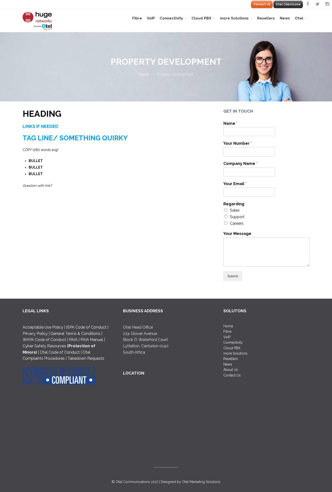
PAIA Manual (91, 339)
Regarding (233, 204)
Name (230, 123)
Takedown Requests (86, 358)
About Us (230, 370)
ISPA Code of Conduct (86, 327)
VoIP (151, 18)
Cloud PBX (201, 18)
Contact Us (262, 4)
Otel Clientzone (288, 4)
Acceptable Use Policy (43, 327)
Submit (232, 276)
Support (237, 217)
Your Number (237, 143)
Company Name (240, 163)
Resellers (266, 18)
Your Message (237, 233)
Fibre (137, 18)
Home (144, 74)
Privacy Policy (35, 333)
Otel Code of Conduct (60, 352)
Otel (299, 18)
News (285, 18)
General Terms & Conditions (75, 333)
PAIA (73, 339)
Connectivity (171, 18)
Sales (235, 210)
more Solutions (234, 18)
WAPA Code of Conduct (44, 339)
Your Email (234, 183)
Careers (237, 223)
